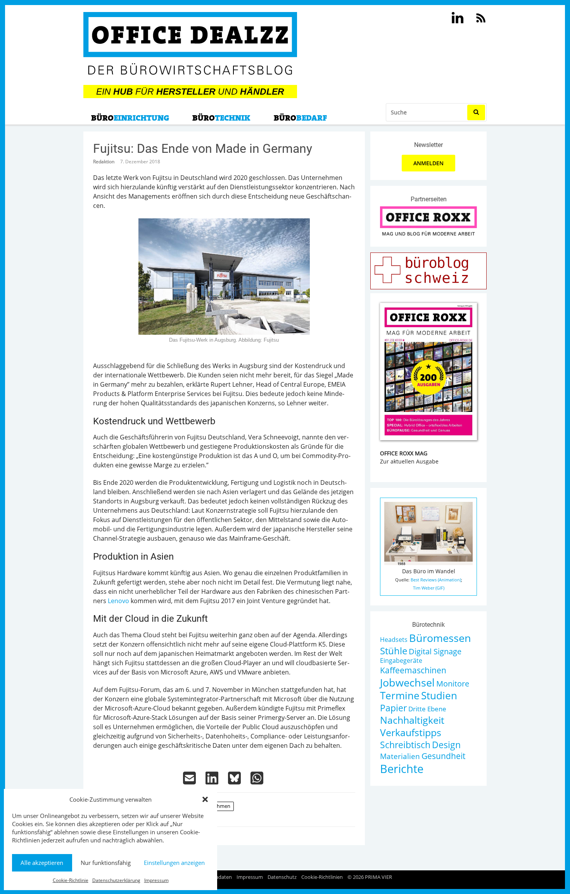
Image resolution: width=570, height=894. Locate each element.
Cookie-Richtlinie (70, 880)
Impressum (156, 880)
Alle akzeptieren (42, 862)
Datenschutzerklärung (116, 880)
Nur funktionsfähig (106, 862)
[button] (205, 799)
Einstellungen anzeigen (174, 862)
